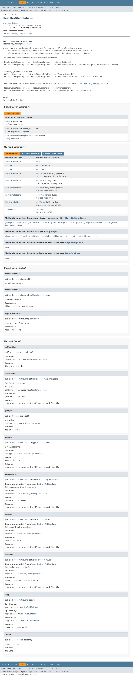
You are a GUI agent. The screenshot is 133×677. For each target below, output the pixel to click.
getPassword (33, 223)
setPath (40, 181)
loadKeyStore (111, 223)
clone (7, 236)
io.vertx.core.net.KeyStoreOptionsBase (24, 25)
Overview (5, 3)
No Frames (41, 7)
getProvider (42, 165)
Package (14, 3)
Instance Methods (31, 154)
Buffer (49, 202)
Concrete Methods (52, 154)
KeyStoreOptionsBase (21, 44)
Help (58, 3)
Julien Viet (8, 100)
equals (15, 236)
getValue (80, 223)
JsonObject (27, 129)
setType (40, 195)
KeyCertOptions (10, 34)
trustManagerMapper (14, 225)
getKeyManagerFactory (15, 223)
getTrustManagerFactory (62, 223)
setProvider (42, 188)
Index (51, 3)
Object (55, 231)
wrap (7, 247)
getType (40, 169)
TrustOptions (25, 34)
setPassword (42, 173)
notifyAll (64, 236)
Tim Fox (19, 100)
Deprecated (43, 3)
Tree (34, 3)
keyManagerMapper (94, 223)
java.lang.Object (10, 23)
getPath (45, 223)
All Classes (55, 7)
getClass (35, 236)
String (8, 165)
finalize (25, 236)
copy (38, 161)
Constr (26, 10)
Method (34, 10)
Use (29, 3)
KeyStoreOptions (13, 121)
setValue (40, 202)
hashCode (45, 236)
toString (76, 236)
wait (84, 236)
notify (55, 236)
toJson (39, 209)
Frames (31, 7)
